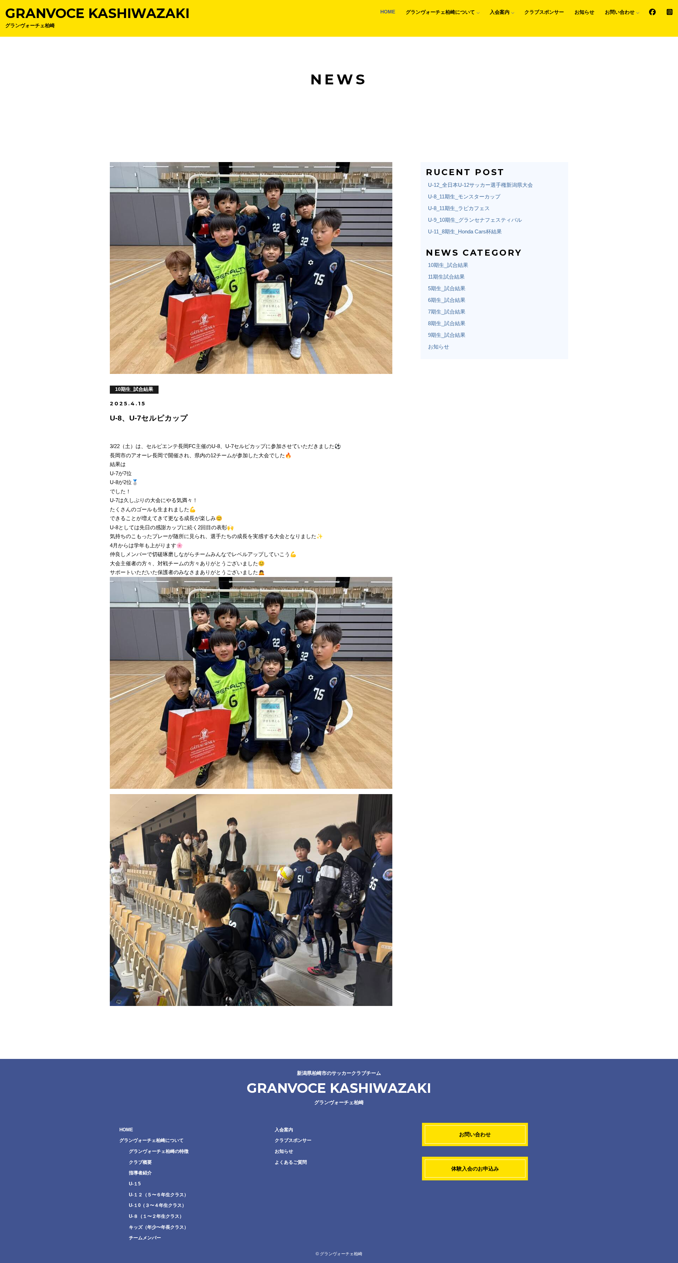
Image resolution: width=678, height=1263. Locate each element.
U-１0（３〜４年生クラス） (157, 1205)
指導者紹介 (140, 1172)
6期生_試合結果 (446, 300)
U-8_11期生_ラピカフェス (459, 208)
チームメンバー (145, 1237)
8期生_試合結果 (446, 323)
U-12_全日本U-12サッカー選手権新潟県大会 (480, 185)
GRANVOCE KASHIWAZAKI (97, 16)
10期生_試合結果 (448, 265)
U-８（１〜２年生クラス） (156, 1216)
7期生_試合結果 (446, 312)
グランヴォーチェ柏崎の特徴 (159, 1151)
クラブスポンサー (544, 12)
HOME (387, 11)
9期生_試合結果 (446, 335)
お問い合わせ (620, 12)
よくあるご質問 (291, 1162)
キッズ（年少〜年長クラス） (159, 1227)
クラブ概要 (140, 1162)
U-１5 (135, 1183)
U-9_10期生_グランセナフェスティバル (475, 220)
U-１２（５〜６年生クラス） (159, 1194)
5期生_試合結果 (446, 288)
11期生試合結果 (446, 277)
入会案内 (500, 12)
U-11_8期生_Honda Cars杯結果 (465, 231)
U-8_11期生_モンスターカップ (464, 196)
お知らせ (584, 12)
